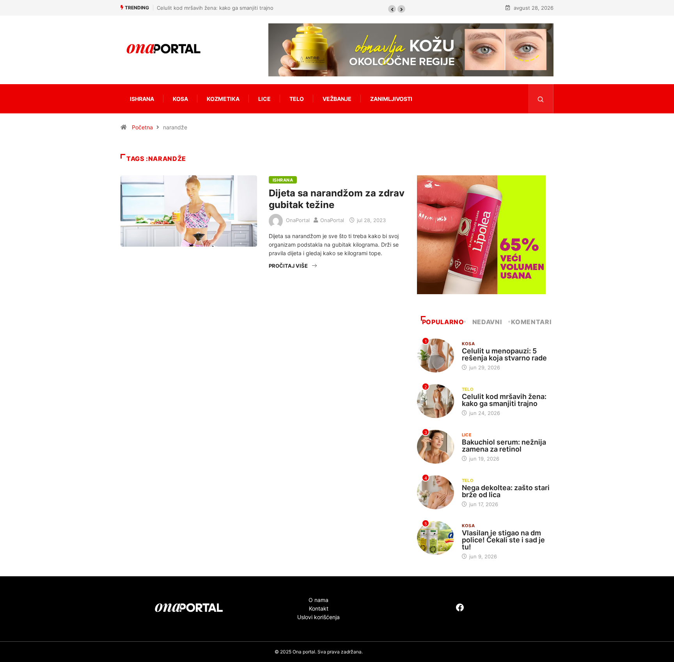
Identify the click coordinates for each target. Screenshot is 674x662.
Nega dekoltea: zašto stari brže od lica (506, 491)
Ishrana (142, 98)
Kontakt (318, 608)
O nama (318, 600)
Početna (142, 127)
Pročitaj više (288, 266)
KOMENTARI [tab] (531, 322)
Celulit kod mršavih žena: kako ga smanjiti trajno (215, 8)
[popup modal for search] (540, 98)
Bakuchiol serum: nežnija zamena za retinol (504, 445)
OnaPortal (298, 220)
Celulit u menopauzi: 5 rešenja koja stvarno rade (504, 354)
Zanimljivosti (391, 98)
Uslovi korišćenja (318, 617)
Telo (296, 98)
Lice (264, 98)
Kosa (180, 98)
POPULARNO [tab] (443, 322)
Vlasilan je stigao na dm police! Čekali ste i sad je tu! (503, 540)
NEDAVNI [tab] (487, 322)
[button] (392, 9)
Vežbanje (337, 98)
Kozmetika (223, 98)
